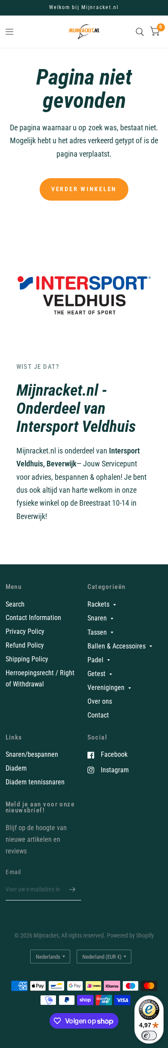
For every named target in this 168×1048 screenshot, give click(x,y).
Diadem (16, 768)
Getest (96, 674)
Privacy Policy (25, 631)
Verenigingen (105, 687)
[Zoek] (140, 32)
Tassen (97, 632)
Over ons (99, 701)
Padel (95, 660)
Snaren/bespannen (32, 754)
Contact (98, 715)
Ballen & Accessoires (116, 646)
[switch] (149, 1035)
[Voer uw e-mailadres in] (72, 889)
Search (15, 604)
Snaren (97, 618)
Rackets (98, 604)
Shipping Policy (27, 659)
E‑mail (13, 872)
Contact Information (33, 618)
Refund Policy (25, 645)
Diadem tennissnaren (35, 782)
